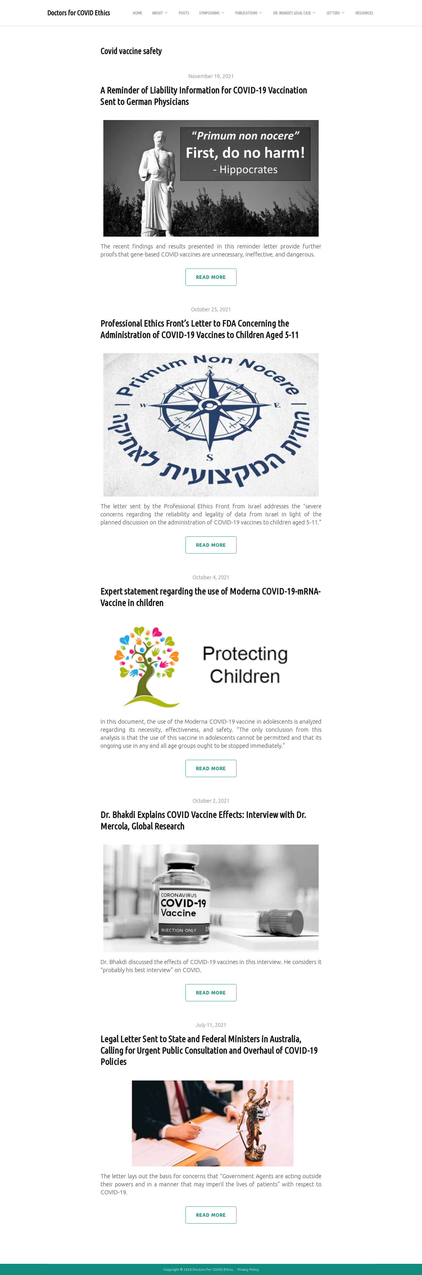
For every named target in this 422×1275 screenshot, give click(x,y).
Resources (364, 13)
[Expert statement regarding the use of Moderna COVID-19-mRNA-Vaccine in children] (211, 625)
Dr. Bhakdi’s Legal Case (292, 13)
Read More (211, 277)
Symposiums (209, 13)
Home (137, 13)
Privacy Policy (248, 1269)
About (157, 13)
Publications (246, 13)
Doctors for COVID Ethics (78, 13)
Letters (333, 13)
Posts (184, 13)
